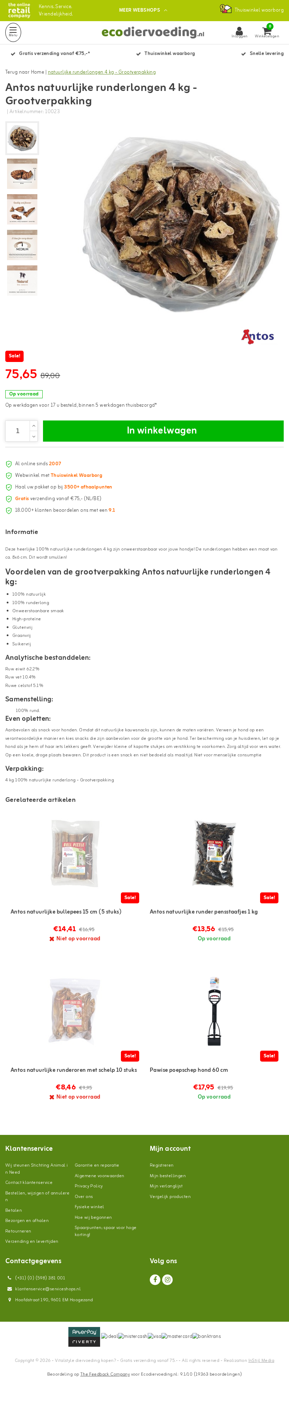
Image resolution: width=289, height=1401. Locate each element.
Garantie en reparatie (97, 1165)
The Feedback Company (105, 1374)
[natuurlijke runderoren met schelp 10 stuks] (75, 1012)
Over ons (84, 1196)
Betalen (13, 1210)
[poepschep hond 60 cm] (214, 1012)
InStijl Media (261, 1360)
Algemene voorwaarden (99, 1176)
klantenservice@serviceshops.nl (48, 1289)
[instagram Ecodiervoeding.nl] (167, 1280)
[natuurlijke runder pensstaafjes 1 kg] (214, 853)
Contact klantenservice (29, 1182)
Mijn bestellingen (168, 1176)
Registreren (162, 1165)
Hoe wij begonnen (93, 1217)
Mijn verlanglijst (166, 1186)
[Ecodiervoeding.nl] (19, 10)
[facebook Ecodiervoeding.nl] (155, 1280)
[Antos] (257, 336)
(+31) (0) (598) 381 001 (39, 1278)
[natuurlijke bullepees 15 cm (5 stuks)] (75, 853)
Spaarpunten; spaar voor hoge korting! (106, 1231)
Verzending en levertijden (32, 1241)
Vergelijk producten (170, 1196)
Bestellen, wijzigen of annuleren (37, 1197)
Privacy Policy (89, 1186)
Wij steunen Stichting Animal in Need (36, 1169)
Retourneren (18, 1231)
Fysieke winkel (89, 1207)
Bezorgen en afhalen (27, 1220)
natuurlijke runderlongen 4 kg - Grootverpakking (102, 72)
